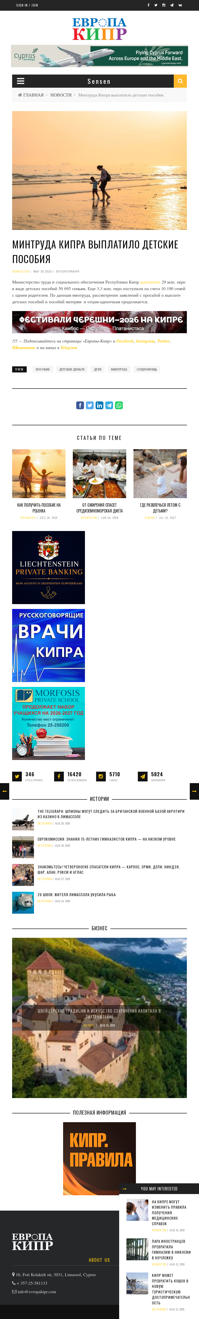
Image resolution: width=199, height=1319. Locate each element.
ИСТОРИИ (159, 1309)
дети (97, 369)
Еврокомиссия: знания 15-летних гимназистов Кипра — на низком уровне (107, 839)
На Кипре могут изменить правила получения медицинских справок (169, 1212)
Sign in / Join (27, 5)
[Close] (124, 1188)
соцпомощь (147, 369)
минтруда (119, 369)
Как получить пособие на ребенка (39, 508)
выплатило (151, 282)
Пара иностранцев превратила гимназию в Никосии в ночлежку (171, 1249)
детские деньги (71, 369)
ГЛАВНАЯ (33, 95)
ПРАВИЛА (28, 518)
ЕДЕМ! (150, 518)
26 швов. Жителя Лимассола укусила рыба (77, 894)
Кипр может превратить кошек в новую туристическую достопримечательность (171, 1288)
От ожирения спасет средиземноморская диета (99, 508)
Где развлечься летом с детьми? (160, 508)
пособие (43, 369)
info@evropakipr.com (37, 1291)
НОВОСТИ (61, 95)
